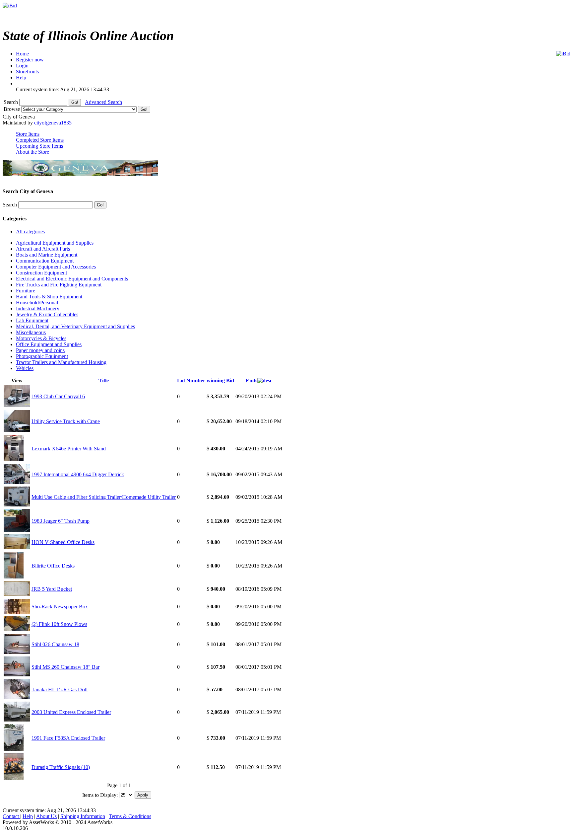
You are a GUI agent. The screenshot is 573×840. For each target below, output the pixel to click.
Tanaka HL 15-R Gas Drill (60, 689)
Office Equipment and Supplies (49, 344)
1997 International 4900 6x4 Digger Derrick (78, 474)
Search (11, 102)
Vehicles (24, 368)
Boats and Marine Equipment (46, 255)
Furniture (25, 290)
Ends (251, 380)
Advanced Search (103, 102)
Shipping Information (82, 816)
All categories (30, 231)
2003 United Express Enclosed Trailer (71, 712)
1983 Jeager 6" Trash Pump (61, 521)
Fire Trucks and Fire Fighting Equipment (58, 284)
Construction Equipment (41, 272)
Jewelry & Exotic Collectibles (47, 314)
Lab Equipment (32, 320)
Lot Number (191, 380)
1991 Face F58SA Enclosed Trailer (68, 738)
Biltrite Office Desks (53, 566)
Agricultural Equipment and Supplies (55, 243)
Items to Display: (100, 795)
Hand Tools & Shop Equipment (49, 296)
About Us (46, 816)
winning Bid (220, 380)
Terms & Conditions (130, 816)
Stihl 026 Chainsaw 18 (55, 644)
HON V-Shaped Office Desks (63, 542)
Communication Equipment (45, 261)
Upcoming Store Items (39, 146)
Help (28, 816)
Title (103, 380)
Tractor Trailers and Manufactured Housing (61, 362)
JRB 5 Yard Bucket (52, 589)
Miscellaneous (31, 332)
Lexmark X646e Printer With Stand (69, 448)
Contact (11, 816)
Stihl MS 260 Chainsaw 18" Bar (65, 667)
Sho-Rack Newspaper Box (60, 606)
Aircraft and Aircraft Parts (43, 249)
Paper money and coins (40, 350)
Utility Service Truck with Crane (66, 421)
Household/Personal (37, 302)
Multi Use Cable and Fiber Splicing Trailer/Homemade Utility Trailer (104, 497)
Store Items (27, 134)
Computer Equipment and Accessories (56, 266)
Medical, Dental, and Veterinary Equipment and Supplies (75, 326)
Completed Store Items (40, 140)
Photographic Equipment (42, 356)
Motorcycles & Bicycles (41, 338)
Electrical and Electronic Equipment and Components (72, 278)
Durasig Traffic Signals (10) (61, 767)
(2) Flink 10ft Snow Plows (59, 624)
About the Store (32, 152)
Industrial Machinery (37, 308)
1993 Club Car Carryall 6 (58, 396)
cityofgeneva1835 (53, 122)
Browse (12, 109)
